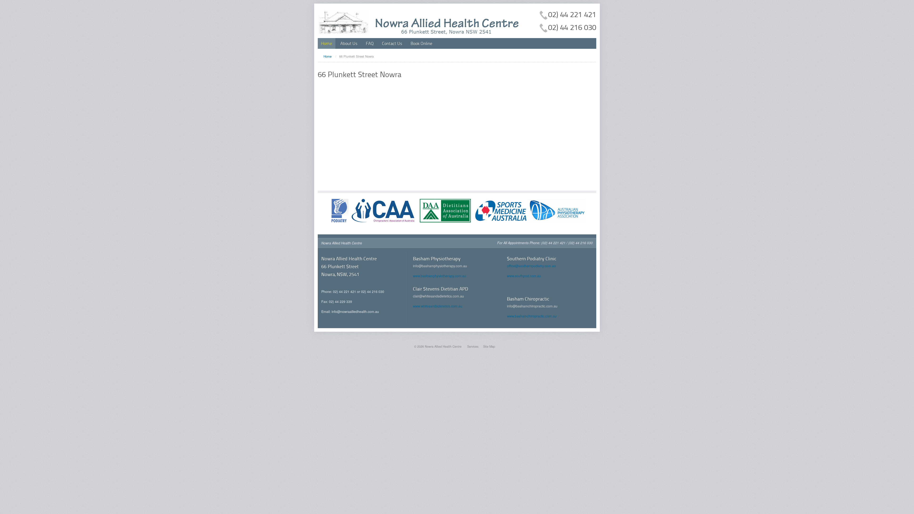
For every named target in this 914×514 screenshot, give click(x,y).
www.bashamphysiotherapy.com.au (439, 275)
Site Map (489, 346)
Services (472, 346)
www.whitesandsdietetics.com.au (437, 306)
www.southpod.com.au (524, 275)
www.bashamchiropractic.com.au (531, 316)
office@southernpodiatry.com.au (531, 265)
